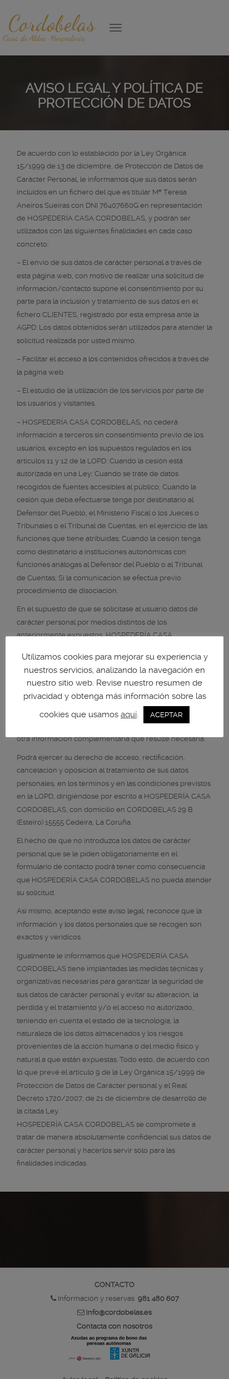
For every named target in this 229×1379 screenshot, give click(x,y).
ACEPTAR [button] (166, 715)
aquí (129, 714)
